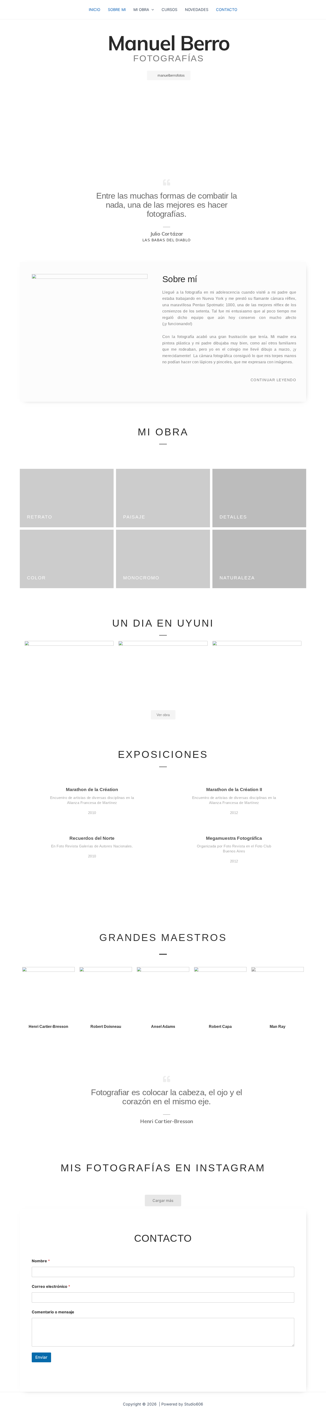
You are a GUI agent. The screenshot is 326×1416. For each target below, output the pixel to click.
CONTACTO (226, 9)
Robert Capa (220, 1027)
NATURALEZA (237, 577)
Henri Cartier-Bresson (48, 1027)
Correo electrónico (51, 1286)
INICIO (94, 9)
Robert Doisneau (105, 1027)
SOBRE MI (117, 9)
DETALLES (233, 516)
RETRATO (39, 516)
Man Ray (277, 1027)
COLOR (36, 577)
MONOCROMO (141, 577)
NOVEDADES (196, 9)
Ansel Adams (163, 1027)
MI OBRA (141, 9)
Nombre (41, 1261)
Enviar (41, 1357)
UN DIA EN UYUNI (163, 623)
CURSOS (169, 9)
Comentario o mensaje (53, 1312)
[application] (151, 9)
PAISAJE (134, 516)
